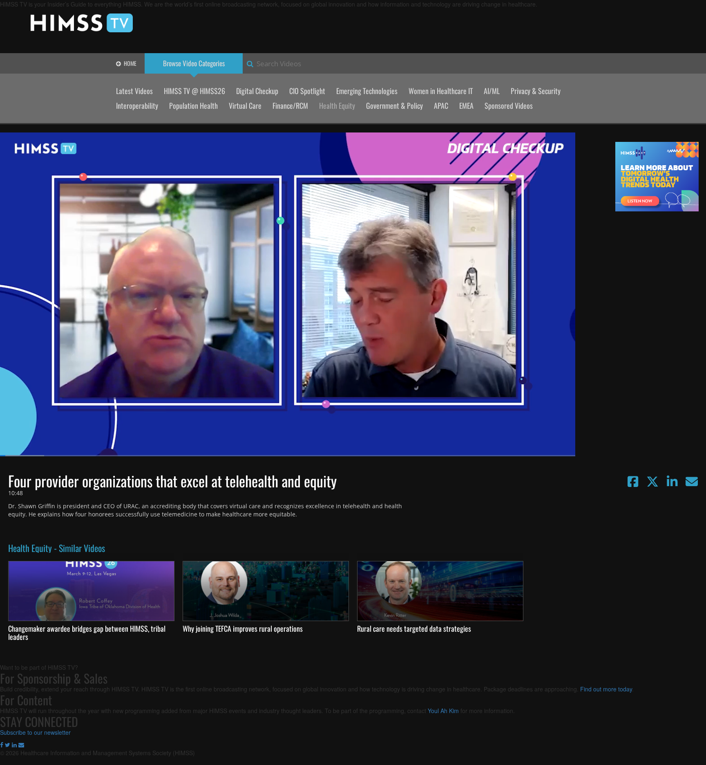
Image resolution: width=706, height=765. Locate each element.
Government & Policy (394, 105)
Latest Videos (134, 90)
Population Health (193, 105)
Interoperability (137, 105)
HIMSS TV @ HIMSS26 (194, 90)
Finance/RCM (290, 105)
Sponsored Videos (509, 105)
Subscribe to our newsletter (35, 732)
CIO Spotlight (307, 90)
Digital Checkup (257, 90)
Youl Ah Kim (443, 711)
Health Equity (337, 105)
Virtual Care (245, 105)
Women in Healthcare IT (441, 90)
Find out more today (606, 689)
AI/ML (492, 90)
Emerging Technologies (367, 90)
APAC (441, 105)
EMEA (466, 105)
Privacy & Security (536, 90)
